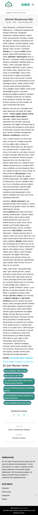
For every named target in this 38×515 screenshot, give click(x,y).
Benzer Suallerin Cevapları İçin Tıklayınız (18, 362)
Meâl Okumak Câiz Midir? (13, 375)
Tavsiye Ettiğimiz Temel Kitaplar (15, 371)
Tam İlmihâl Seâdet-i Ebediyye (21, 358)
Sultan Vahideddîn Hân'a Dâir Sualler (17, 403)
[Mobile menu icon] (33, 4)
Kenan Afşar (24, 508)
